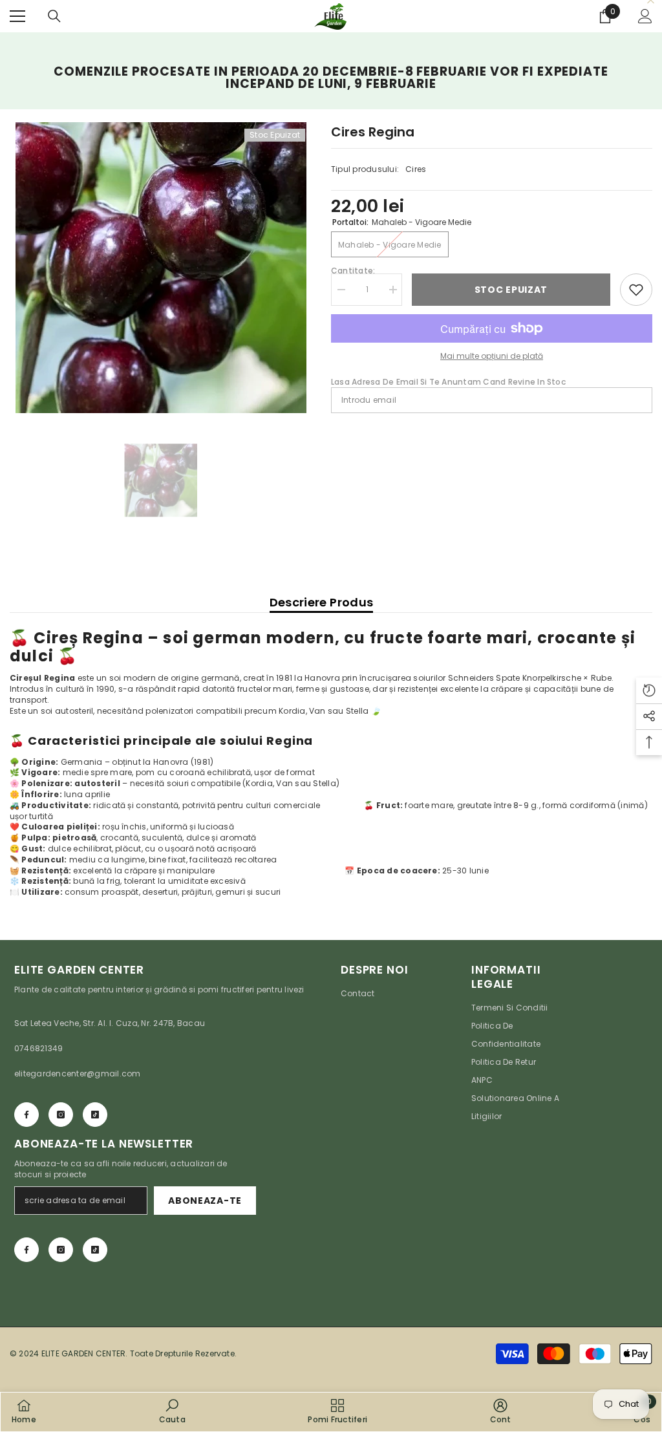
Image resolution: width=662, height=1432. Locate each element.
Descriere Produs (322, 602)
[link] (172, 1411)
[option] (161, 267)
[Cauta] (54, 16)
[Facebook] (26, 1114)
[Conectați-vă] (645, 16)
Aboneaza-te (205, 1200)
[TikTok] (95, 1114)
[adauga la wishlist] (636, 289)
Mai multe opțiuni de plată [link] (491, 355)
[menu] (17, 16)
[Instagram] (60, 1114)
